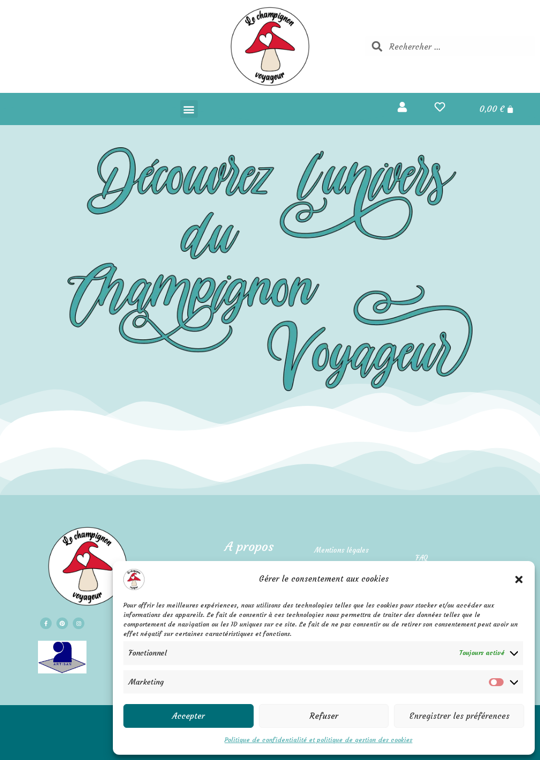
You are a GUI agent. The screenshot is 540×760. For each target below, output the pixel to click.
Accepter (188, 716)
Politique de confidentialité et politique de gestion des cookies (318, 740)
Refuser (324, 716)
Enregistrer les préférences (459, 716)
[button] (519, 579)
